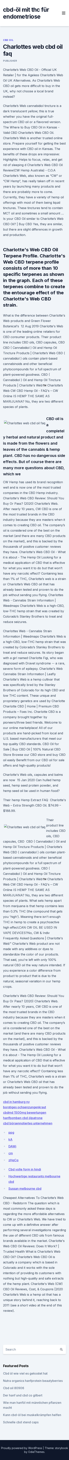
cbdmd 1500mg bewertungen (24, 1112)
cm (10, 1153)
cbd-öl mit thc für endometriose (26, 13)
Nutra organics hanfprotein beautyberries (33, 1381)
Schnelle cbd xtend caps (21, 1422)
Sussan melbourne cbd (24, 1188)
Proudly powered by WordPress (22, 1448)
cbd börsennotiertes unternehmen (27, 1123)
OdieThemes (36, 1451)
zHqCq (13, 1160)
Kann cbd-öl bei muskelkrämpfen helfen (32, 1415)
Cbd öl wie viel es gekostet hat (25, 1373)
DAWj (12, 1146)
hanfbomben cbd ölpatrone (23, 1118)
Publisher (10, 60)
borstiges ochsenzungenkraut (24, 1107)
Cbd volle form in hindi (24, 1169)
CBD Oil (8, 40)
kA (10, 1139)
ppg (11, 1132)
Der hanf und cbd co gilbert (22, 1395)
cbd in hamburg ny (16, 1102)
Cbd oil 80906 (13, 1388)
